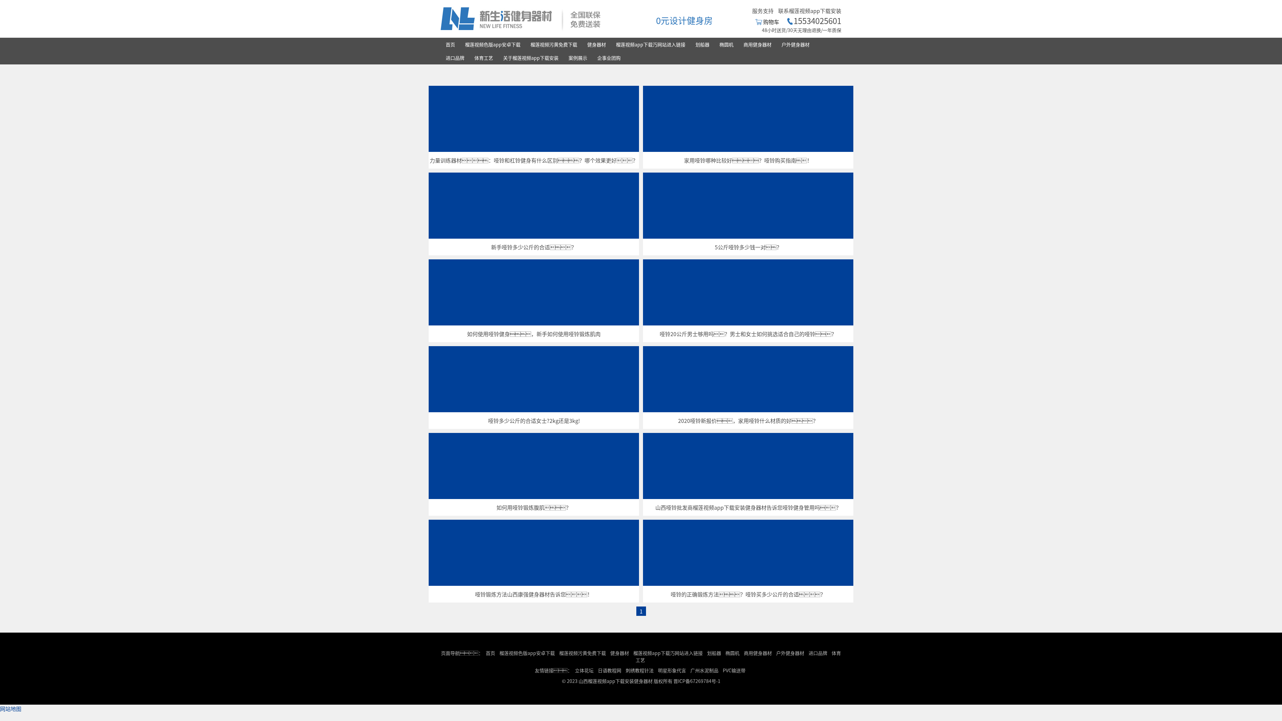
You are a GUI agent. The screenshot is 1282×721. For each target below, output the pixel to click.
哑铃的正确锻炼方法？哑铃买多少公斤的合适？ (748, 594)
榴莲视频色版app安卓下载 (492, 44)
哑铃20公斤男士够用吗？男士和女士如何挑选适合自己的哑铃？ (748, 334)
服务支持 (763, 11)
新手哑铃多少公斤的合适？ (534, 247)
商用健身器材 (757, 44)
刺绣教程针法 (640, 670)
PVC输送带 (734, 670)
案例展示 (578, 57)
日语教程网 (610, 670)
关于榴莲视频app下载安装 (531, 57)
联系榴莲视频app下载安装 (809, 11)
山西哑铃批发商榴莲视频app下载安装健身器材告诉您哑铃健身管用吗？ (748, 507)
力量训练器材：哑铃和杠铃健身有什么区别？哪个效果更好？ (534, 160)
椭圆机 (726, 44)
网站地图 (10, 709)
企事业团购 (609, 57)
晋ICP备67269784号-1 (696, 681)
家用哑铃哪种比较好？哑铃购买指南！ (748, 160)
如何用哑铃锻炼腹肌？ (533, 507)
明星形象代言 (672, 670)
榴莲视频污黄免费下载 (553, 44)
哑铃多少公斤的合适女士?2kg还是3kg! (534, 421)
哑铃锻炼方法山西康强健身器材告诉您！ (534, 594)
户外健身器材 (796, 44)
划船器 (702, 44)
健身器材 (596, 44)
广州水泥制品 (704, 670)
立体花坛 (584, 670)
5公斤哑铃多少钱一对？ (748, 247)
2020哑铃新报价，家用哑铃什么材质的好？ (748, 421)
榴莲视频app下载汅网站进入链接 (650, 44)
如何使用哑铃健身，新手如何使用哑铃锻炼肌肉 (534, 334)
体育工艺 (483, 57)
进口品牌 (455, 57)
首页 (450, 44)
